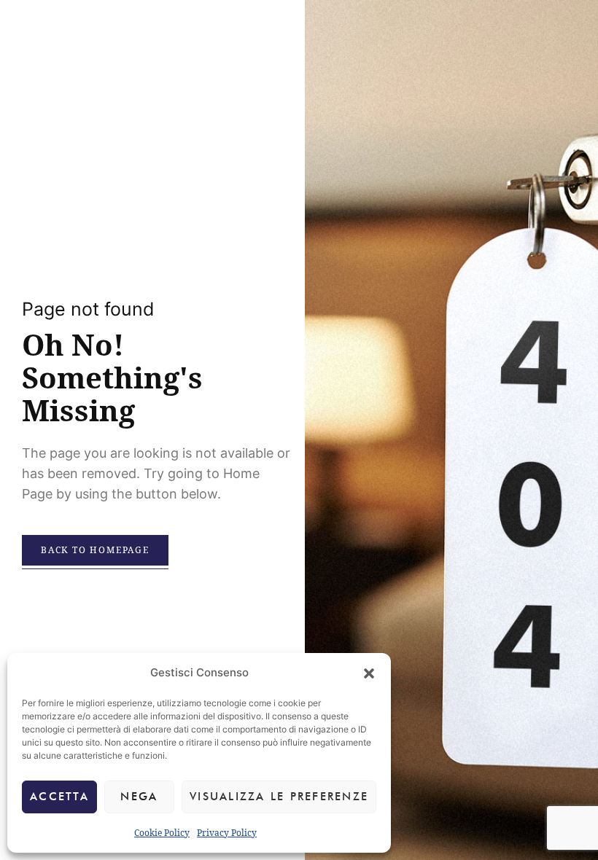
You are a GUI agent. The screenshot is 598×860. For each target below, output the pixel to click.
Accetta (59, 796)
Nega (139, 796)
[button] (369, 673)
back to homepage (95, 550)
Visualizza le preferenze (279, 796)
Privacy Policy (227, 832)
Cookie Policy (162, 832)
